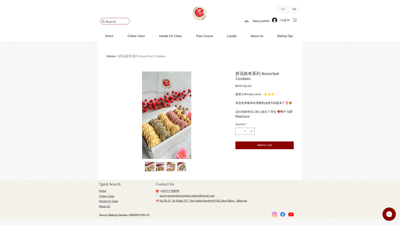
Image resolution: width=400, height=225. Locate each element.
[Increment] (251, 131)
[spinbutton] (245, 131)
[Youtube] (291, 214)
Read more (242, 116)
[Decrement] (238, 131)
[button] (295, 20)
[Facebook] (283, 214)
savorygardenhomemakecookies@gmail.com (187, 196)
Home (110, 56)
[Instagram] (274, 214)
